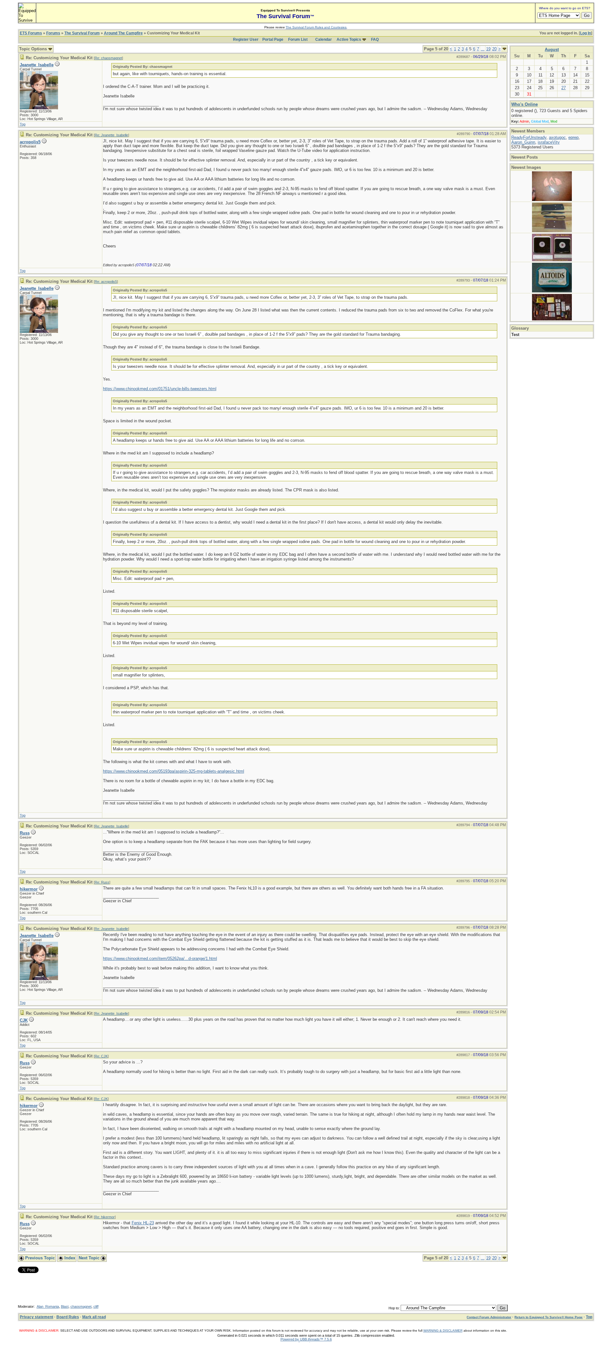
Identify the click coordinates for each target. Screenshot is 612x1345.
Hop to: (394, 1308)
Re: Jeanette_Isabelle (111, 135)
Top (23, 124)
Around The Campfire (123, 33)
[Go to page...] (504, 49)
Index (69, 1258)
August (552, 49)
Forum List (298, 39)
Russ (25, 833)
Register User (246, 39)
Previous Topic (39, 1258)
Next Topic (90, 1258)
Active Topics (349, 39)
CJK (24, 1020)
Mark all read (94, 1317)
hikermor (29, 889)
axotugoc (557, 137)
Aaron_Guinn (523, 142)
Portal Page (272, 39)
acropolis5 (30, 142)
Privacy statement (36, 1317)
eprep (573, 137)
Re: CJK (101, 1056)
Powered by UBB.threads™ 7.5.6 (306, 1339)
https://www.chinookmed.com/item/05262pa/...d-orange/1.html (160, 958)
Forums (53, 33)
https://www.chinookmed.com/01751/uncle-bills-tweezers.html (159, 388)
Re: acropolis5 (106, 281)
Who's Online (524, 104)
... (482, 49)
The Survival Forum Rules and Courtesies (316, 27)
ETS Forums (31, 33)
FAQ (375, 39)
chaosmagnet (80, 1306)
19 (488, 49)
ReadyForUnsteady (528, 137)
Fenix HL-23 (143, 1222)
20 (494, 49)
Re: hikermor (105, 1217)
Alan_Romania (48, 1306)
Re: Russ (102, 882)
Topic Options (33, 49)
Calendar (323, 39)
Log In (585, 33)
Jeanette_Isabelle (37, 64)
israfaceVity (549, 142)
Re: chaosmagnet (108, 58)
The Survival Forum (82, 33)
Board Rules (67, 1317)
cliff (95, 1306)
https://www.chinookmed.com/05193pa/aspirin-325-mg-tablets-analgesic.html (173, 771)
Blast (65, 1306)
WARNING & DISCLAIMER (443, 1330)
